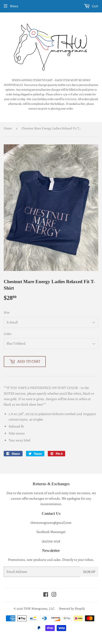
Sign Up (89, 572)
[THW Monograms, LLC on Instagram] (53, 595)
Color (7, 333)
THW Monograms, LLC (39, 608)
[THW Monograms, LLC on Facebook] (45, 595)
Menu (14, 6)
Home (8, 128)
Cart (94, 6)
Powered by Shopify (72, 608)
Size (6, 312)
